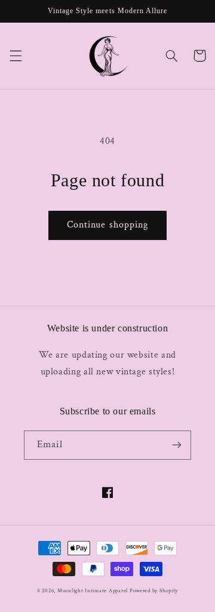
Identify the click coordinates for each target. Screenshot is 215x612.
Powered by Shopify (154, 591)
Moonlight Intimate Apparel (92, 591)
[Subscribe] (177, 445)
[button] (15, 55)
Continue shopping (107, 225)
